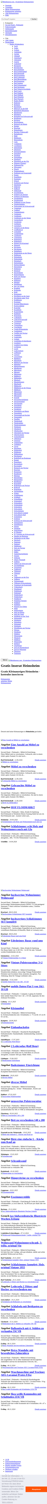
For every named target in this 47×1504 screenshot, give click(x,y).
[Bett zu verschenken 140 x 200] (12, 1115)
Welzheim (17, 626)
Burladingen (18, 134)
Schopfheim (18, 499)
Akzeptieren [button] (36, 1489)
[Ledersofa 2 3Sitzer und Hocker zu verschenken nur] (20, 1282)
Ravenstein (18, 466)
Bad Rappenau (19, 81)
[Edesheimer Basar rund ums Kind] (13, 936)
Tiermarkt (8, 33)
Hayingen (17, 247)
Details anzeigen (40, 760)
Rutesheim (17, 489)
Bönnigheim (18, 140)
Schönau (17, 519)
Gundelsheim (18, 234)
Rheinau (17, 476)
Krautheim (17, 310)
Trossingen (18, 567)
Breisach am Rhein (20, 124)
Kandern (17, 288)
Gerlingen (17, 224)
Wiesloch (17, 638)
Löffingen (17, 353)
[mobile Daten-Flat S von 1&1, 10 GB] (15, 982)
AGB (7, 1459)
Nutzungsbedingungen (13, 1461)
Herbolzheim (18, 263)
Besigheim (17, 107)
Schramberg (18, 503)
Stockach (17, 540)
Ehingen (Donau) (20, 163)
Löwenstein (18, 357)
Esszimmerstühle (20, 1196)
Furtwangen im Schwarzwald (24, 206)
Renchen (17, 470)
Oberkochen (18, 431)
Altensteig (17, 60)
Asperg (16, 62)
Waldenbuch (18, 595)
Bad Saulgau (18, 83)
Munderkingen (19, 382)
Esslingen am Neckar (21, 183)
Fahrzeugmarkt (10, 27)
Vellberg (17, 579)
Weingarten (18, 618)
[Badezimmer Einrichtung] (10, 1060)
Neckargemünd (19, 401)
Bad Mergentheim (20, 79)
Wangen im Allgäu (20, 607)
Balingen (17, 103)
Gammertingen (19, 212)
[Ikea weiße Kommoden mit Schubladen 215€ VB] (19, 1389)
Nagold (16, 398)
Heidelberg (18, 251)
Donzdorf (17, 153)
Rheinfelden (18, 478)
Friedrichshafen (19, 204)
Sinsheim (17, 528)
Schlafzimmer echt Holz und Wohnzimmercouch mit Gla (22, 828)
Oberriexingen (19, 435)
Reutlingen (18, 474)
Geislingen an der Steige (22, 218)
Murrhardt (17, 384)
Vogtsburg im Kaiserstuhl (22, 585)
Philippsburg (18, 454)
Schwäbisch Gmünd (21, 513)
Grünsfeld (17, 232)
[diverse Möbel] (6, 1077)
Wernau (16, 630)
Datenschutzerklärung (12, 1463)
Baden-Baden (19, 101)
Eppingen (17, 179)
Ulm (15, 575)
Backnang (17, 66)
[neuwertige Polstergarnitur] (11, 1096)
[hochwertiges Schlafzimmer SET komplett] (16, 914)
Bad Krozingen (19, 75)
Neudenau (17, 409)
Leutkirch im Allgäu (21, 345)
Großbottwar (18, 230)
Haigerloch (18, 239)
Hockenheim (18, 273)
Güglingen (17, 235)
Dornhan (17, 155)
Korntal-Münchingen (21, 304)
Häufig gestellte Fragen (13, 1465)
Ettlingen (17, 187)
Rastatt (16, 460)
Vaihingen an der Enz (21, 577)
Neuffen (17, 419)
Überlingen (18, 646)
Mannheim (17, 360)
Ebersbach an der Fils (21, 161)
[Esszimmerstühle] (7, 1192)
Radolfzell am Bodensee (22, 458)
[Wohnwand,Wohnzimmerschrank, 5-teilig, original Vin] (20, 1235)
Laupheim (17, 335)
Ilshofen (17, 282)
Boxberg (17, 120)
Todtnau (17, 562)
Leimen (16, 339)
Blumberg (17, 114)
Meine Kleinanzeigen (12, 9)
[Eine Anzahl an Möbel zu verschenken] (15, 740)
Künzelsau (17, 316)
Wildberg (17, 640)
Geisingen (17, 214)
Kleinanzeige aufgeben (13, 11)
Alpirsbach (18, 58)
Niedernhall (18, 421)
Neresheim (17, 405)
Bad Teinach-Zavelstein (22, 89)
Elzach (16, 169)
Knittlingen (18, 300)
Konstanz (17, 302)
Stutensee (17, 542)
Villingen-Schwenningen (22, 583)
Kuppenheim (18, 312)
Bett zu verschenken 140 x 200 (28, 1120)
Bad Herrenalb (19, 73)
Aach (16, 46)
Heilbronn (17, 255)
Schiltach (17, 497)
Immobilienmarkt (11, 31)
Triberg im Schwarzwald (22, 564)
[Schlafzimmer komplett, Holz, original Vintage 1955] (20, 1260)
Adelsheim (17, 52)
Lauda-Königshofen (21, 329)
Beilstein (17, 105)
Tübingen (17, 571)
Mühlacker (17, 386)
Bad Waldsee (18, 93)
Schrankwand (18, 1160)
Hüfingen (17, 280)
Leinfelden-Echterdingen (22, 341)
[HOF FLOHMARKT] (9, 803)
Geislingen (17, 216)
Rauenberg (18, 462)
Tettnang (17, 558)
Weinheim (17, 620)
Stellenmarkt (9, 29)
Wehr (16, 608)
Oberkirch (17, 429)
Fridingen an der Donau (22, 202)
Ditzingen (17, 150)
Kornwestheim (19, 306)
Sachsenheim (18, 491)
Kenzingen (18, 294)
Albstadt (17, 56)
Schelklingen (18, 495)
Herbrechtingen (19, 265)
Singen (16, 526)
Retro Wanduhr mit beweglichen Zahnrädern (17, 1352)
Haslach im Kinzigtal (21, 243)
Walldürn (17, 605)
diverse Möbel (19, 1082)
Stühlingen (17, 546)
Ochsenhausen (19, 437)
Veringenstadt (18, 581)
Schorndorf (18, 501)
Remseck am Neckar (21, 468)
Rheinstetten (18, 480)
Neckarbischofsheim (21, 400)
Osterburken (18, 442)
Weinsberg (17, 622)
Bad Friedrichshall (20, 71)
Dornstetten (18, 157)
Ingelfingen (18, 284)
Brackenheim (18, 122)
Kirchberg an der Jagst (22, 296)
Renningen (18, 472)
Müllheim (17, 390)
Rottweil (17, 487)
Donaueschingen (20, 152)
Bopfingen (17, 118)
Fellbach (17, 189)
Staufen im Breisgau (21, 536)
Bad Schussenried (20, 85)
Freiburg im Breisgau (21, 196)
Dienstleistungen (11, 35)
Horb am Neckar (20, 276)
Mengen (17, 372)
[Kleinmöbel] (6, 1004)
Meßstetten (18, 378)
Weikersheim (18, 610)
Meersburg (17, 370)
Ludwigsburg (18, 351)
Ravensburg (18, 464)
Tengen (16, 556)
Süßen (16, 552)
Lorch (16, 349)
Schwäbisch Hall (20, 515)
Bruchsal (17, 128)
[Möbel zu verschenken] (9, 762)
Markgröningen (19, 366)
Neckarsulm (18, 403)
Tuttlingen (17, 569)
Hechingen (18, 249)
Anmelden (8, 7)
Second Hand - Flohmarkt (14, 25)
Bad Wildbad (18, 95)
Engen (16, 175)
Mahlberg (17, 359)
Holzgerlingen (19, 275)
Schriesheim (18, 505)
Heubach (17, 271)
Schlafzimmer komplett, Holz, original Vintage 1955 (23, 1266)
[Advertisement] (23, 707)
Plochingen (18, 456)
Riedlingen (18, 482)
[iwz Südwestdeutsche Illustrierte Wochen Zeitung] (19, 1211)
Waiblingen (18, 591)
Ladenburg (18, 318)
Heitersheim (18, 259)
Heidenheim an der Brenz (23, 253)
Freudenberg (18, 198)
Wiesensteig (18, 636)
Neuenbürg (18, 413)
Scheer (16, 493)
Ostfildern (17, 444)
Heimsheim (18, 257)
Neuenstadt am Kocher (22, 415)
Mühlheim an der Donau (22, 388)
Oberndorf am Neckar (21, 433)
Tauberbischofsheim (21, 554)
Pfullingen (17, 452)
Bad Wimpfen (19, 97)
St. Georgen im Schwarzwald (24, 534)
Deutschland (9, 42)
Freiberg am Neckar (21, 194)
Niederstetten (18, 423)
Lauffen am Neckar (20, 333)
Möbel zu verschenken (23, 766)
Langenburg (18, 325)
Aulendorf (17, 64)
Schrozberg (18, 507)
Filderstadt (17, 191)
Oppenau (17, 441)
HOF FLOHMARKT (23, 807)
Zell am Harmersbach (21, 648)
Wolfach (17, 644)
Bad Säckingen (19, 87)
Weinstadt (17, 624)
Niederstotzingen (20, 425)
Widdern (17, 634)
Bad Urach (18, 91)
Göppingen (18, 237)
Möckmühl (18, 394)
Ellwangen (17, 167)
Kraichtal (17, 308)
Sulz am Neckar (19, 548)
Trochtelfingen (19, 565)
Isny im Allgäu (19, 286)
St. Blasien (17, 532)
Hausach (17, 245)
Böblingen (17, 138)
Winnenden (18, 642)
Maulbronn (18, 368)
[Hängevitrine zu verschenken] (12, 1173)
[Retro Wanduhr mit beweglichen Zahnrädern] (17, 1345)
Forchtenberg (18, 193)
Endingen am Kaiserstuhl (22, 173)
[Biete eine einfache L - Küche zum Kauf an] (17, 1134)
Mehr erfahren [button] (7, 1502)
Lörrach (16, 355)
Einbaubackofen (20, 1027)
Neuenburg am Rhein (21, 411)
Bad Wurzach (18, 99)
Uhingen (17, 573)
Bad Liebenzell (19, 77)
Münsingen (18, 392)
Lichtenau (17, 347)
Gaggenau (17, 208)
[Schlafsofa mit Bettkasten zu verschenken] (16, 1302)
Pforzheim (17, 448)
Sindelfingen (18, 524)
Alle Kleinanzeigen (12, 13)
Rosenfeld (17, 483)
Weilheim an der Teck (21, 616)
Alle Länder (9, 40)
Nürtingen (17, 427)
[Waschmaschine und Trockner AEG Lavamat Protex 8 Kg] (22, 1367)
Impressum (9, 1471)
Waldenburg (18, 597)
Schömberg (18, 517)
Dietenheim (18, 148)
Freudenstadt (18, 200)
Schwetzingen (19, 511)
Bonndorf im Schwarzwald (23, 116)
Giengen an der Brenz (21, 228)
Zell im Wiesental (20, 649)
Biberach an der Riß (21, 109)
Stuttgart (17, 544)
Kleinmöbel (17, 1008)
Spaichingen (18, 530)
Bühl (15, 136)
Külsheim (17, 314)
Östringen (17, 653)
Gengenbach (18, 220)
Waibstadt (17, 593)
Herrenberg (18, 267)
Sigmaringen (18, 523)
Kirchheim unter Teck (21, 298)
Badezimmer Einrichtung (25, 1065)
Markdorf (17, 364)
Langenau (17, 323)
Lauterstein (18, 337)
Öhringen (17, 651)
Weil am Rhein (19, 612)
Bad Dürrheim (19, 70)
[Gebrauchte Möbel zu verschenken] (14, 781)
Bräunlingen (18, 130)
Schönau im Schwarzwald (23, 521)
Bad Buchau (18, 68)
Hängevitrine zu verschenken (27, 1177)
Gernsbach (17, 226)
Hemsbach (17, 261)
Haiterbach (18, 241)
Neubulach (18, 407)
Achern (16, 50)
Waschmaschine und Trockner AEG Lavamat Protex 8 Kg (23, 1373)
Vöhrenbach (18, 587)
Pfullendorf (18, 450)
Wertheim (17, 632)
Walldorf (17, 603)
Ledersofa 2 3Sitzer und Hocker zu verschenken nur (19, 1288)
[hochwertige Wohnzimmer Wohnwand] (15, 890)
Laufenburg (18, 331)
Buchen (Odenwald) (21, 132)
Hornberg (17, 278)
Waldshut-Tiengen (20, 601)
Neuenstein (18, 417)
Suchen (34, 19)
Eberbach (17, 159)
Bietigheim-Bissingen (21, 111)
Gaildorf (17, 210)
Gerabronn (17, 222)
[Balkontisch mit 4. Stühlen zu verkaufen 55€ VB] (18, 1324)
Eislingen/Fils (18, 165)
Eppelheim (17, 177)
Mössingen (18, 396)
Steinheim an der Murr (22, 538)
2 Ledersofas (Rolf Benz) (25, 1046)
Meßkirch (17, 376)
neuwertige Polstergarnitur (26, 1101)
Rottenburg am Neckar (22, 485)
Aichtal (16, 54)
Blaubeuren (18, 112)
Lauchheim (18, 327)
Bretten (16, 126)
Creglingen (18, 146)
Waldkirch (17, 599)
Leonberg (17, 343)
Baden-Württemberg (17, 44)
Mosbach (17, 380)
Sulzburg (17, 550)
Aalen (16, 48)
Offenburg (17, 439)
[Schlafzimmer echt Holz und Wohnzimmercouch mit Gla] (21, 822)
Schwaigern (18, 509)
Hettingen (17, 269)
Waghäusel (18, 589)
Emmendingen (19, 171)
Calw (16, 142)
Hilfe (7, 15)
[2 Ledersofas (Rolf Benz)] (10, 1042)
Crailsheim (17, 144)
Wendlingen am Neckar (22, 628)
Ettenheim (17, 185)
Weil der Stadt (19, 614)
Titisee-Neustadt (19, 560)
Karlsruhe (17, 290)
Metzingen (17, 374)
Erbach (16, 181)
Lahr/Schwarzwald (20, 319)
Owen (16, 446)
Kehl (15, 292)
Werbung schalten (11, 1469)
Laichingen (18, 321)
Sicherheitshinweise (12, 1467)
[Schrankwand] (6, 1156)
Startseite (8, 5)
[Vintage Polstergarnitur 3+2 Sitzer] (13, 958)
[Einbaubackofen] (7, 1023)
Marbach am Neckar (21, 362)
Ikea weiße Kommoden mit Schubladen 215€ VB (21, 1395)
